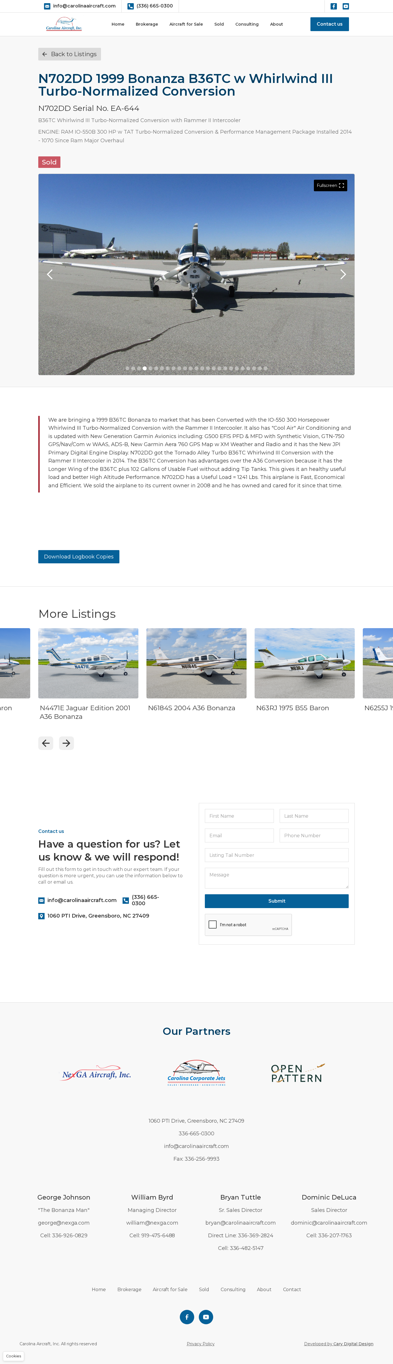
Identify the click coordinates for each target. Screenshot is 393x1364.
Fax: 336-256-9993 (196, 1159)
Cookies (13, 1356)
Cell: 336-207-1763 (329, 1235)
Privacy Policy (201, 1343)
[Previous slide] (45, 743)
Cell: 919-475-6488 (152, 1235)
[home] (64, 24)
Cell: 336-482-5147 (241, 1248)
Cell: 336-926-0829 (63, 1235)
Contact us (330, 24)
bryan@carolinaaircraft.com (240, 1223)
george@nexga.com (63, 1223)
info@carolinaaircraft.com (196, 1146)
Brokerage (147, 24)
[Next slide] (66, 743)
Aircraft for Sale (186, 24)
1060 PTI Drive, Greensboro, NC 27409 (197, 1121)
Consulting (247, 24)
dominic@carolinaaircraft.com (329, 1223)
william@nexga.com (152, 1223)
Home (118, 24)
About (276, 24)
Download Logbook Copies (79, 557)
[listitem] (88, 682)
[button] (50, 274)
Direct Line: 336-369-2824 (240, 1235)
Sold (219, 24)
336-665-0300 (196, 1133)
